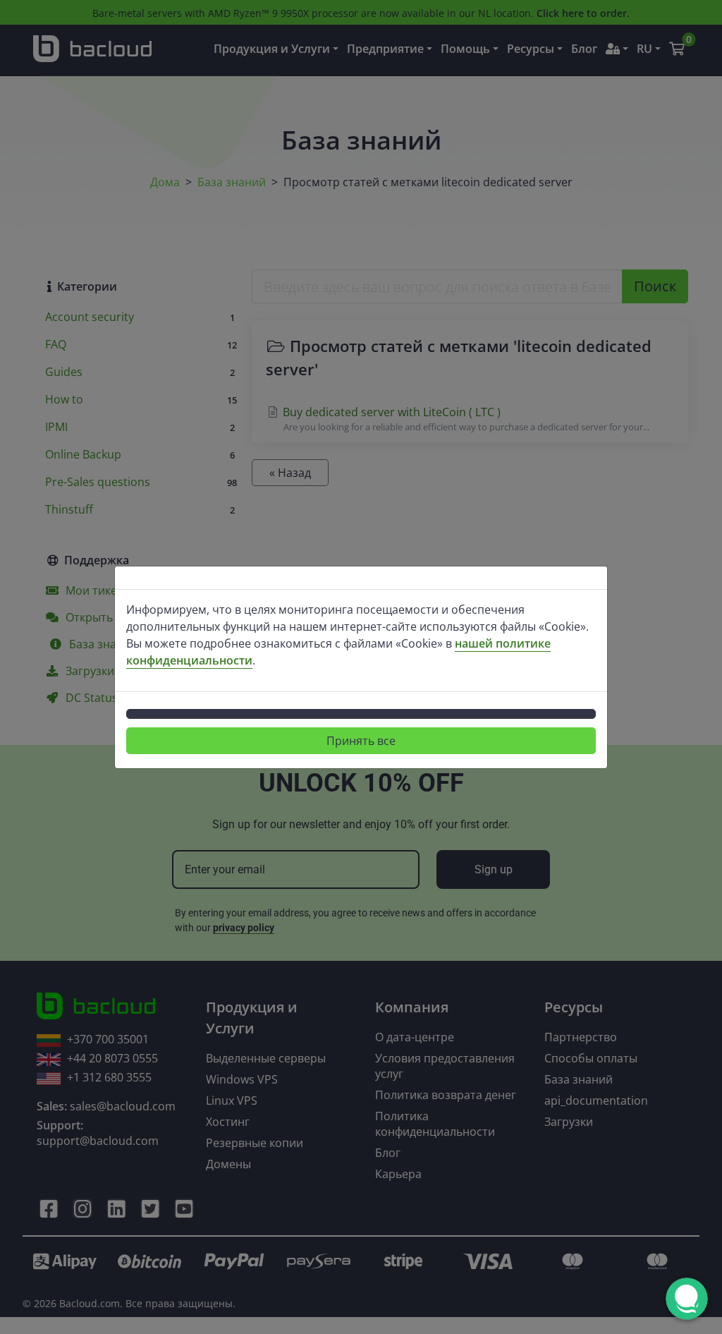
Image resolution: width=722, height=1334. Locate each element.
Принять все (361, 740)
